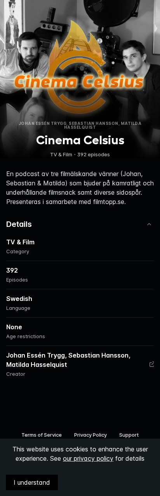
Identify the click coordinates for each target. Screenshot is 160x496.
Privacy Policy (90, 435)
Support (129, 435)
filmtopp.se (108, 202)
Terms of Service (41, 435)
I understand (32, 482)
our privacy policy (88, 458)
